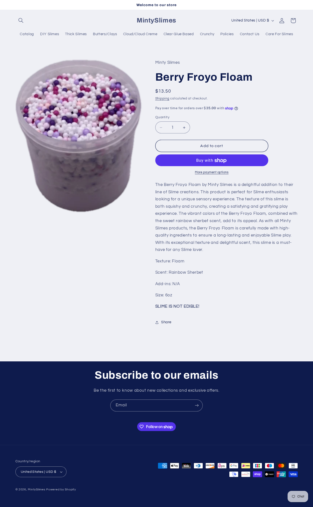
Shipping (162, 98)
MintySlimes (36, 489)
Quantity (162, 117)
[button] (21, 20)
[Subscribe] (196, 405)
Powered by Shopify (61, 489)
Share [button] (166, 322)
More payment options (212, 172)
